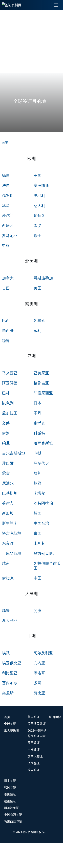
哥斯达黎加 (43, 277)
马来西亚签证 (13, 821)
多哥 (37, 682)
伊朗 (6, 433)
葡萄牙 (39, 215)
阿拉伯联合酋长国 (47, 565)
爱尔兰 (8, 215)
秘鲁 (6, 340)
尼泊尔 (8, 483)
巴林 (6, 393)
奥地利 (39, 195)
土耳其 (39, 543)
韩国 (37, 513)
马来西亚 (9, 373)
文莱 (6, 423)
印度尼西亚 (43, 393)
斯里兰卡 (9, 523)
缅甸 (37, 473)
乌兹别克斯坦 (45, 553)
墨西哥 (8, 330)
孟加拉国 (9, 413)
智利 (37, 330)
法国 (6, 185)
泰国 (37, 533)
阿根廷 (39, 320)
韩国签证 (10, 787)
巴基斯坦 (9, 493)
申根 (6, 245)
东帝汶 (8, 543)
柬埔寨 (39, 423)
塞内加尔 (9, 682)
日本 (37, 403)
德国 (6, 175)
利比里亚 (9, 673)
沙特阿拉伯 (43, 503)
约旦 (6, 443)
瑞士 (37, 235)
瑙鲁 (6, 610)
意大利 (39, 205)
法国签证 (34, 763)
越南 (6, 563)
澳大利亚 (9, 620)
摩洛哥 (39, 673)
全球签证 (10, 724)
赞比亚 (39, 693)
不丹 (37, 413)
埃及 (6, 652)
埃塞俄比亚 (11, 662)
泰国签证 (10, 794)
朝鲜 (37, 483)
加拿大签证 (35, 756)
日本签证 (10, 781)
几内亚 (39, 662)
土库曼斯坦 (11, 553)
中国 (37, 578)
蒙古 (6, 473)
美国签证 (34, 717)
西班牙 (8, 225)
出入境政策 (11, 730)
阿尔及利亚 (43, 652)
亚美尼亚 (41, 373)
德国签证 (34, 770)
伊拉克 (8, 578)
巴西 (6, 320)
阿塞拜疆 (9, 382)
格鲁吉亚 (41, 382)
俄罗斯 (8, 195)
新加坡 (8, 513)
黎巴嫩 (8, 463)
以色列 (8, 403)
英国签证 (34, 743)
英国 (37, 175)
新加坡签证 (11, 808)
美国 (37, 288)
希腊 (37, 225)
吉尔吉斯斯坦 (13, 453)
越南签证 (10, 801)
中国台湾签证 (13, 814)
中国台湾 (41, 523)
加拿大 (8, 277)
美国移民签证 (37, 724)
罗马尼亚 (9, 235)
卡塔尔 (39, 493)
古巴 (6, 288)
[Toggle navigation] (56, 5)
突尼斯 (8, 693)
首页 (5, 143)
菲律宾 (8, 503)
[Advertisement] (31, 41)
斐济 (37, 610)
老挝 (37, 453)
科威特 (39, 433)
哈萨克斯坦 (43, 443)
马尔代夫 (41, 463)
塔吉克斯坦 (11, 533)
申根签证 (34, 749)
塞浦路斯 (41, 185)
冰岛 (6, 205)
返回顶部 (55, 717)
